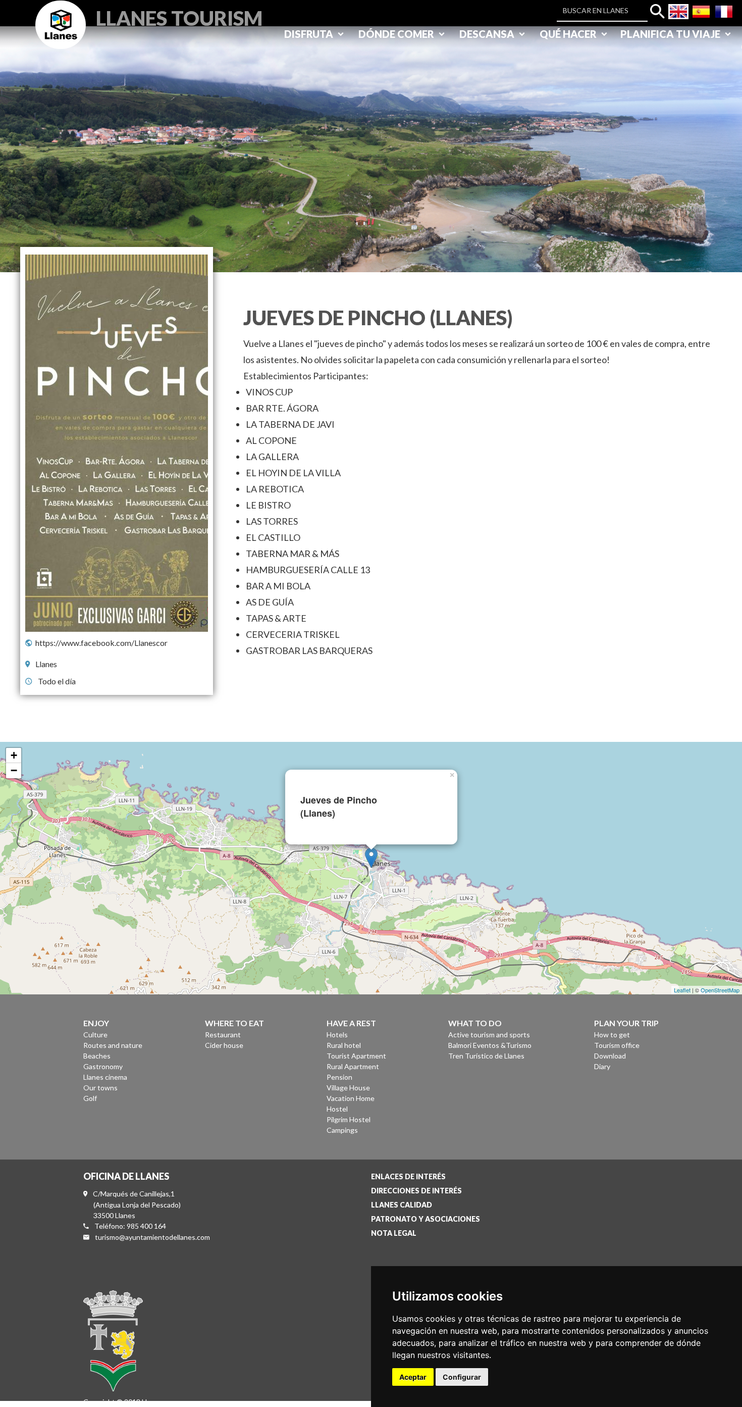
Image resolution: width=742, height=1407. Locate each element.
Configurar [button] (462, 1377)
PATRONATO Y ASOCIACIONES (425, 1219)
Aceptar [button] (413, 1377)
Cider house (224, 1045)
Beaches (97, 1055)
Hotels (337, 1034)
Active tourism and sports (489, 1034)
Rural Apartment (353, 1066)
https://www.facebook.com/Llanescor (101, 642)
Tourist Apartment (356, 1055)
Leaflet (682, 990)
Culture (95, 1034)
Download (610, 1055)
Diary (602, 1066)
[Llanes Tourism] (60, 36)
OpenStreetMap (720, 990)
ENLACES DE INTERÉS (408, 1176)
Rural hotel (344, 1045)
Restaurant (223, 1034)
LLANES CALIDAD (401, 1204)
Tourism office (617, 1045)
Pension (339, 1077)
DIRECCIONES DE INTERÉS (416, 1190)
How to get (612, 1034)
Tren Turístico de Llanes (486, 1055)
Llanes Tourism (179, 17)
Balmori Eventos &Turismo (490, 1045)
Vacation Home (351, 1098)
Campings (342, 1130)
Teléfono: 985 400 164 (130, 1226)
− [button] (14, 770)
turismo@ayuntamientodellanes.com (152, 1237)
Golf (90, 1098)
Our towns (100, 1087)
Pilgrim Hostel (348, 1119)
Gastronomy (103, 1066)
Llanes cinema (105, 1077)
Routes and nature (112, 1045)
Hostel (337, 1108)
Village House (348, 1087)
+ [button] (14, 755)
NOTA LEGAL (393, 1233)
